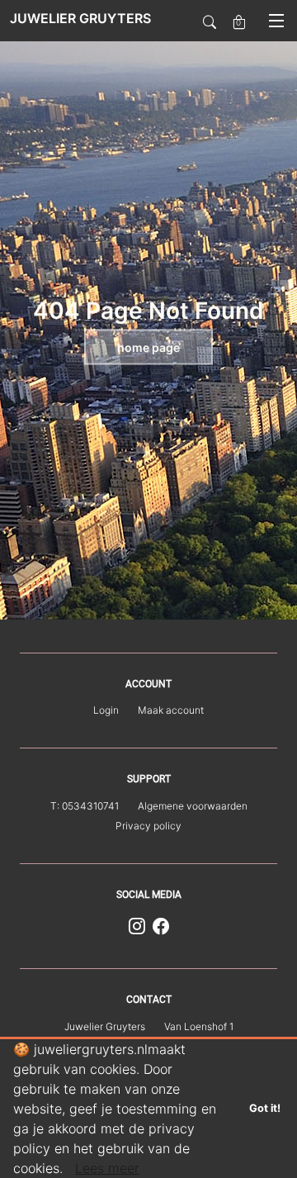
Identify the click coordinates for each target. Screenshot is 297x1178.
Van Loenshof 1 (198, 1026)
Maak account (171, 710)
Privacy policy (149, 825)
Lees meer (107, 1168)
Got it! (264, 1108)
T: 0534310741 (84, 806)
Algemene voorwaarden (193, 806)
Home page (148, 347)
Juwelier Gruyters (104, 1026)
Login (106, 710)
